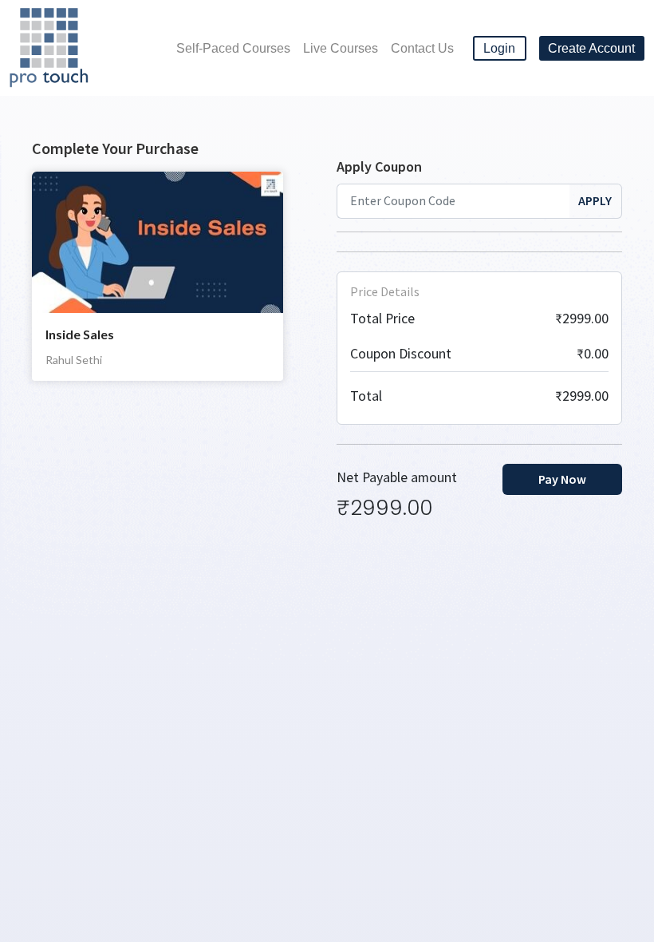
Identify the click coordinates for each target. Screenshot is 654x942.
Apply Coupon (379, 167)
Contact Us (422, 48)
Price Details (385, 291)
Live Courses (340, 48)
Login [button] (499, 48)
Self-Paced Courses (233, 48)
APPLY (595, 200)
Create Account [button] (591, 48)
